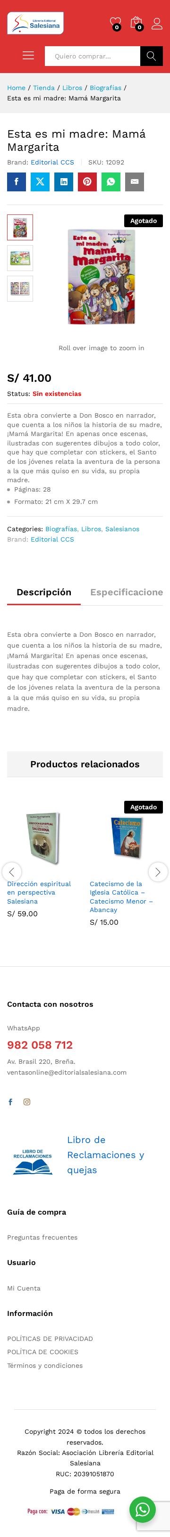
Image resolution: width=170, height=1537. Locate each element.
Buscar (151, 56)
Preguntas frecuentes (42, 1237)
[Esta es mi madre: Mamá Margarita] (16, 182)
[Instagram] (26, 1102)
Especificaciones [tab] (129, 592)
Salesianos (122, 529)
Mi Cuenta (24, 1288)
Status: (18, 393)
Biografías (61, 529)
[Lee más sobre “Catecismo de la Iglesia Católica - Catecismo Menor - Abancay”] (103, 868)
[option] (43, 866)
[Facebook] (10, 1102)
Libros (91, 529)
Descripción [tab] (44, 592)
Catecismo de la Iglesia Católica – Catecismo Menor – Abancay (121, 896)
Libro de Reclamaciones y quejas (105, 1154)
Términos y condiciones (45, 1365)
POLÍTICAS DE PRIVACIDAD (50, 1338)
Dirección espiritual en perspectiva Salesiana (39, 892)
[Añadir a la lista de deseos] (64, 868)
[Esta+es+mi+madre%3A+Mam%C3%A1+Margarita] (40, 182)
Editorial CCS (52, 162)
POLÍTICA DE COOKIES (42, 1352)
